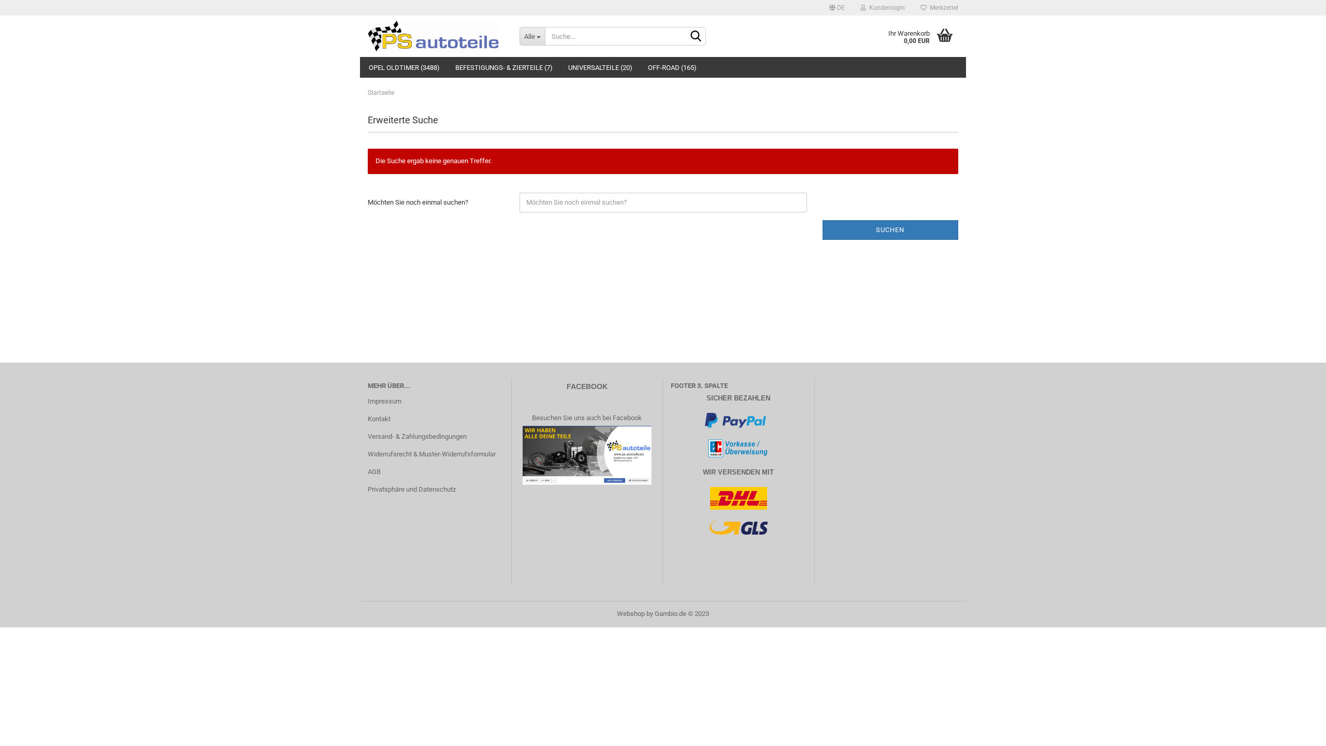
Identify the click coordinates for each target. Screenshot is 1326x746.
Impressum (384, 401)
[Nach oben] (1297, 730)
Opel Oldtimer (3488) (404, 67)
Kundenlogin (885, 7)
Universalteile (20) (600, 67)
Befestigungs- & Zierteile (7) (504, 67)
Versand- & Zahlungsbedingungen (417, 436)
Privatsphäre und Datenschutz (412, 489)
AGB (374, 472)
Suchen (890, 230)
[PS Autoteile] (436, 36)
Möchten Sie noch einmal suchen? (418, 202)
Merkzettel (942, 7)
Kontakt (379, 419)
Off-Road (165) (672, 67)
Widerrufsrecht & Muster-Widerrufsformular (432, 454)
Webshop (631, 614)
